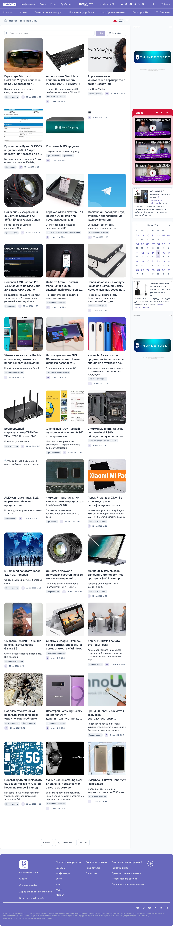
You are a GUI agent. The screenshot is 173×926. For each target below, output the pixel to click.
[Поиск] (153, 4)
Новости (7, 12)
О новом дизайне (28, 885)
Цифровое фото (11, 233)
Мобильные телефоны (56, 302)
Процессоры (10, 167)
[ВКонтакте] (122, 4)
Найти (100, 33)
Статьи (23, 12)
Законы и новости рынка (98, 232)
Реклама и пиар (120, 868)
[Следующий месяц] (169, 225)
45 (90, 237)
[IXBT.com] (5, 20)
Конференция (28, 4)
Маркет (60, 895)
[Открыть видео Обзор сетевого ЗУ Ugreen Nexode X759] (153, 128)
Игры (53, 4)
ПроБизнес (66, 4)
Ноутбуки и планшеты (113, 12)
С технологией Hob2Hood (156, 200)
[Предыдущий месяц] (136, 225)
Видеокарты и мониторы (48, 12)
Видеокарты (10, 306)
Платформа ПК (140, 12)
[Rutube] (167, 113)
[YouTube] (130, 4)
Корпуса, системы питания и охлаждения (63, 232)
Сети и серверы (11, 446)
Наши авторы (93, 868)
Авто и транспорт (12, 723)
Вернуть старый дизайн (31, 898)
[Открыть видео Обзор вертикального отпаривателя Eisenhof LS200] (153, 173)
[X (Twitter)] (139, 4)
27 (107, 94)
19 (6, 728)
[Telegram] (135, 4)
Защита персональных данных (128, 884)
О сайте (23, 878)
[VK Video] (162, 113)
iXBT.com (60, 868)
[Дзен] (126, 4)
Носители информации (56, 96)
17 (48, 161)
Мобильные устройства (81, 12)
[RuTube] (143, 4)
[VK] (137, 907)
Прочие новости (11, 97)
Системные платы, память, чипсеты (103, 441)
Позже (83, 842)
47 (21, 167)
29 (48, 307)
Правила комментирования (126, 873)
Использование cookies (124, 878)
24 (48, 377)
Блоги (43, 4)
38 (107, 664)
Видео (139, 112)
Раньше (47, 842)
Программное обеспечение (58, 372)
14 (90, 384)
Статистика (91, 873)
